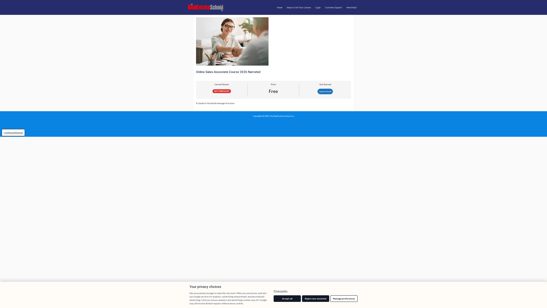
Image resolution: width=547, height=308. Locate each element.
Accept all (287, 298)
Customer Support (333, 7)
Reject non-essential (315, 298)
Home (279, 7)
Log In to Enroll (325, 91)
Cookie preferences (13, 132)
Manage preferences (344, 298)
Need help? (351, 7)
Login (318, 7)
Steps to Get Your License (299, 7)
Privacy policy (280, 291)
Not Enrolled (221, 91)
